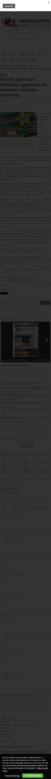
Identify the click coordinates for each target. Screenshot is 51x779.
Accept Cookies (34, 776)
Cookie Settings (13, 776)
